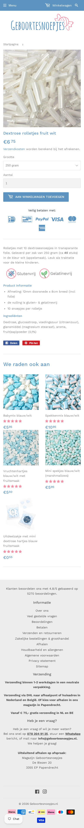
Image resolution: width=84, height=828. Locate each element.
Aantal (8, 175)
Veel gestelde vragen (42, 616)
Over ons (42, 610)
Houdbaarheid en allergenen (42, 649)
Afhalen (42, 644)
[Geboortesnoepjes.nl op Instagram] (45, 792)
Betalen (42, 627)
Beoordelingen (42, 621)
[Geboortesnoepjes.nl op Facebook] (37, 792)
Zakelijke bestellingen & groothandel (42, 638)
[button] (13, 421)
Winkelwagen (61, 5)
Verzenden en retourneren (42, 633)
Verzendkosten (14, 149)
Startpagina (10, 44)
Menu (12, 5)
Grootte (8, 157)
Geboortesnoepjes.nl (44, 803)
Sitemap (42, 666)
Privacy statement (42, 660)
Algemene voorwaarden (42, 655)
